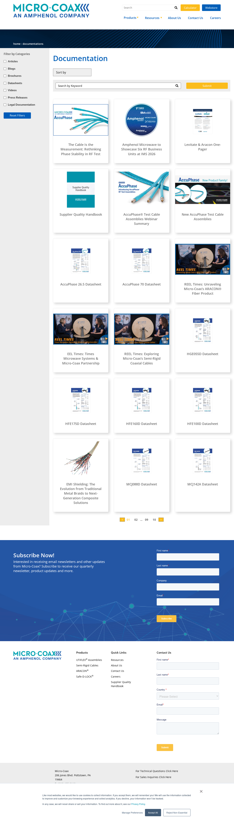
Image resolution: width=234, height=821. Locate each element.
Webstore (211, 8)
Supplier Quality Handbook (121, 684)
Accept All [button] (153, 812)
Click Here (172, 771)
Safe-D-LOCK (84, 676)
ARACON (82, 671)
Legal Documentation (21, 104)
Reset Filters (17, 115)
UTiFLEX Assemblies (89, 659)
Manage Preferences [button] (132, 812)
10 (154, 519)
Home (16, 44)
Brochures (14, 75)
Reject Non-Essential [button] (176, 812)
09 (146, 519)
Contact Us (117, 671)
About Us (116, 665)
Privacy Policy (138, 803)
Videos (12, 90)
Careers (115, 676)
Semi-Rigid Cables (87, 665)
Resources (117, 659)
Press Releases (17, 97)
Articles (13, 61)
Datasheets (15, 83)
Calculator (190, 8)
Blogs (11, 68)
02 (136, 519)
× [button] (201, 790)
